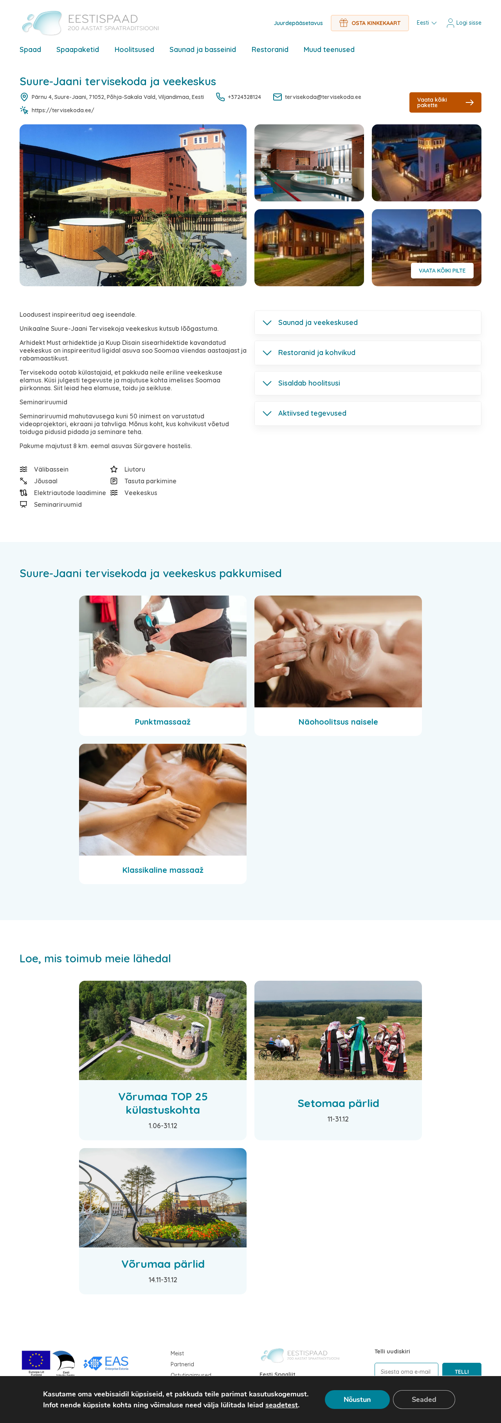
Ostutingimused (191, 1375)
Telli (462, 1371)
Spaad (30, 49)
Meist (177, 1353)
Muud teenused (329, 49)
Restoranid (270, 49)
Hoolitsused (134, 49)
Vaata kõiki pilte (442, 270)
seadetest (281, 1405)
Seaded (424, 1399)
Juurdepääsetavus (298, 23)
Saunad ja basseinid (202, 49)
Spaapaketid (77, 49)
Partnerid (182, 1364)
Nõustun (357, 1399)
